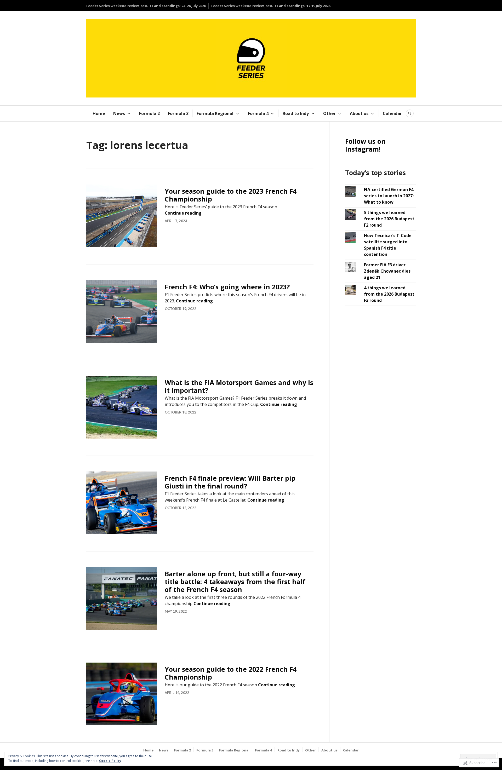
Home (99, 113)
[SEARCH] (410, 113)
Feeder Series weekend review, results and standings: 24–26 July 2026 (146, 5)
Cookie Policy (110, 760)
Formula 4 (258, 113)
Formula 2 (149, 113)
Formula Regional (215, 113)
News (119, 113)
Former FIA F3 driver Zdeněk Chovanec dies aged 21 (387, 271)
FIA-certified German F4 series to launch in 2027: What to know (389, 196)
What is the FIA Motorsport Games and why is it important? (239, 386)
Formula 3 (178, 113)
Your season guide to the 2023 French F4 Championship (230, 195)
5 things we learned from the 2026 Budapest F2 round (389, 219)
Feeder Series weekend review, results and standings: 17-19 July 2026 (270, 5)
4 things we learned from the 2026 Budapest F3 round (389, 294)
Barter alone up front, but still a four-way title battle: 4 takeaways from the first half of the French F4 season (235, 581)
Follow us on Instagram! (365, 145)
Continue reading (183, 213)
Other (329, 113)
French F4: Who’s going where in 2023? (227, 286)
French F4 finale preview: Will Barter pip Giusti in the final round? (230, 482)
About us (359, 113)
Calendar (392, 113)
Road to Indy (296, 113)
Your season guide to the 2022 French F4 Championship (230, 673)
